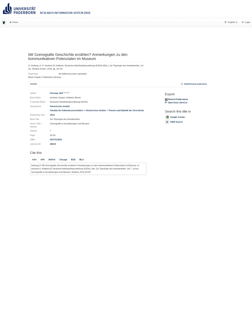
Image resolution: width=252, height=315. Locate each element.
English (231, 22)
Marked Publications (178, 99)
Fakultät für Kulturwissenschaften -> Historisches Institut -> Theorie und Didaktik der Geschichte (97, 110)
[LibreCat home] (4, 22)
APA (42, 159)
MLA (81, 159)
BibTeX (52, 159)
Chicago (63, 159)
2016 (52, 115)
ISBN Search (176, 122)
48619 (53, 144)
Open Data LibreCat (177, 102)
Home (15, 22)
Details (33, 84)
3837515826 (56, 139)
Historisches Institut (60, 106)
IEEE (73, 159)
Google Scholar (177, 117)
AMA (34, 159)
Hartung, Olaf (59, 93)
